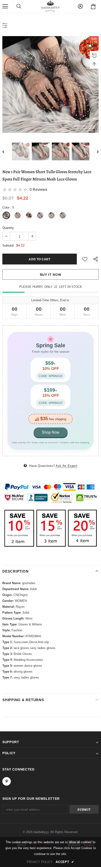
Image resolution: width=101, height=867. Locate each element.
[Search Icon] (18, 6)
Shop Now (50, 432)
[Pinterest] (6, 781)
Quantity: (8, 228)
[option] (50, 84)
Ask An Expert (66, 466)
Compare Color (84, 126)
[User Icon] (80, 6)
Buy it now (50, 274)
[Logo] (50, 6)
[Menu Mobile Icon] (5, 6)
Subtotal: (8, 245)
